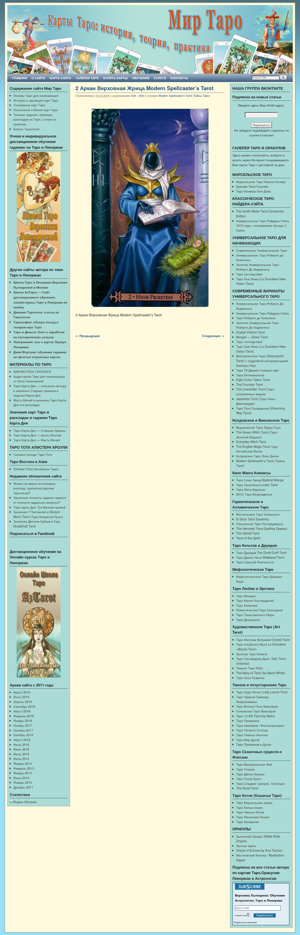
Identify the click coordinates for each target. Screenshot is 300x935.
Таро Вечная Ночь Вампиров (257, 706)
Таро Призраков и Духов (253, 744)
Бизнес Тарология (26, 128)
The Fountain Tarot (249, 384)
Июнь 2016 (21, 749)
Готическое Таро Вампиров (255, 711)
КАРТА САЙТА (60, 78)
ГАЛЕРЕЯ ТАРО (87, 78)
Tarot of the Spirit (248, 538)
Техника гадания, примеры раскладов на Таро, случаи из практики (34, 119)
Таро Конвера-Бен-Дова (253, 191)
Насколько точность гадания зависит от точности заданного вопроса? (39, 500)
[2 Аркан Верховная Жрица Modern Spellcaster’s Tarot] (150, 208)
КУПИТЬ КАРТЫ (115, 78)
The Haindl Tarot (247, 533)
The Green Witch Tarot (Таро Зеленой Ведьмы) (256, 434)
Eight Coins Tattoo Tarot (253, 379)
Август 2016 (21, 739)
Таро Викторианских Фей (254, 764)
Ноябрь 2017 (22, 725)
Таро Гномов (245, 769)
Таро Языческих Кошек (252, 816)
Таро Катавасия (247, 821)
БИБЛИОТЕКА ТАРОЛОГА (32, 371)
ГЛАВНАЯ (19, 78)
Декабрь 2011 (23, 787)
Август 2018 (21, 711)
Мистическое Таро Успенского (258, 514)
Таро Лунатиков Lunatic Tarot (257, 484)
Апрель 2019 (22, 701)
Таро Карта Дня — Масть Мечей (36, 439)
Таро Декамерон (248, 619)
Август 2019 (21, 692)
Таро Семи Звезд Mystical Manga (260, 480)
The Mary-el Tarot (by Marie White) (260, 672)
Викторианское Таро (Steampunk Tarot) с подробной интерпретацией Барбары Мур (262, 360)
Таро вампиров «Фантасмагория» (260, 725)
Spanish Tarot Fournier (252, 186)
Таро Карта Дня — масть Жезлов (37, 435)
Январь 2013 (22, 772)
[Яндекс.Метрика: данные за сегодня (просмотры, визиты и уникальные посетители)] (23, 801)
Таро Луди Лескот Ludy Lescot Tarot (261, 692)
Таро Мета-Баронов (250, 489)
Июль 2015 (21, 754)
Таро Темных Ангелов (252, 734)
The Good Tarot (247, 788)
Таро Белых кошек (249, 807)
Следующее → (213, 335)
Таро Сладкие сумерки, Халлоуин (260, 783)
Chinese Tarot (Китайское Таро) (36, 469)
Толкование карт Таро (29, 104)
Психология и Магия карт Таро (35, 109)
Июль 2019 (21, 696)
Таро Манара (245, 595)
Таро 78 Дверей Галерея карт (257, 370)
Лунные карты (246, 845)
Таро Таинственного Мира (255, 614)
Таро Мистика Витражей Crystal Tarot (263, 639)
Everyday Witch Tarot (251, 441)
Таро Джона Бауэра (250, 774)
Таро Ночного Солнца (252, 730)
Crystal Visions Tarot (250, 332)
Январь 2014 (22, 763)
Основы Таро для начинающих (35, 95)
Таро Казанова (246, 605)
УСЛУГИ (160, 78)
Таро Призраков (247, 720)
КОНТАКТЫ (179, 78)
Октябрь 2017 (23, 730)
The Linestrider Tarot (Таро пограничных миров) (255, 391)
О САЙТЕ (38, 78)
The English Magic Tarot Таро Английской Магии (257, 449)
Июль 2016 (21, 744)
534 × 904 (137, 95)
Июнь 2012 (21, 777)
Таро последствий (249, 274)
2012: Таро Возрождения (254, 494)
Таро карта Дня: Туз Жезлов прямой (39, 507)
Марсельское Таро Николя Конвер (261, 181)
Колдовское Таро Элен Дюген (257, 456)
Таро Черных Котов (250, 812)
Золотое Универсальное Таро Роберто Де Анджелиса (257, 267)
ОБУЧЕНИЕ (140, 78)
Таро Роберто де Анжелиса (255, 317)
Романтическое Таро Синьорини (259, 609)
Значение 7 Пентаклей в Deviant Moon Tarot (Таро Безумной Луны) (38, 514)
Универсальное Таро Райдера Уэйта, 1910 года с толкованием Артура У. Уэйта (263, 225)
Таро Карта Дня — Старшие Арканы (39, 430)
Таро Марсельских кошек (254, 802)
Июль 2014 (21, 758)
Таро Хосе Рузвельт (250, 677)
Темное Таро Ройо (249, 668)
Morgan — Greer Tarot (252, 337)
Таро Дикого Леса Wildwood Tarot (260, 557)
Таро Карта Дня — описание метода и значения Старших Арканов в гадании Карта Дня (39, 390)
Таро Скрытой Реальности (255, 562)
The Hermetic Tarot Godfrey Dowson (261, 528)
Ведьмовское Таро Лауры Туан (258, 427)
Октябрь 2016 (23, 734)
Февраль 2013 (23, 768)
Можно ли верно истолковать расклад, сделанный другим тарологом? (34, 488)
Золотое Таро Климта (251, 653)
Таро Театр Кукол (248, 778)
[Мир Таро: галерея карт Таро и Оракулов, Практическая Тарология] (150, 39)
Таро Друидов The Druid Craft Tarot (261, 552)
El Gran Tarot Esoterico (252, 519)
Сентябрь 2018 (24, 706)
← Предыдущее (88, 335)
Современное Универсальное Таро (261, 250)
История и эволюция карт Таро (35, 100)
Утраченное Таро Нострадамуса (259, 523)
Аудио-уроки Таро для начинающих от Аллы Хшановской (39, 378)
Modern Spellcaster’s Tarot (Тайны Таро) (184, 95)
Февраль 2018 (23, 716)
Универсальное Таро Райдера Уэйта (262, 313)
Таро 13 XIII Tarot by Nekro (255, 716)
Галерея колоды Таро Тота (32, 454)
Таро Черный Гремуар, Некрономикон (252, 699)
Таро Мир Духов (247, 739)
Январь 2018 (22, 720)
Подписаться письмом (245, 922)
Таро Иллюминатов (250, 375)
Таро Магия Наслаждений (255, 600)
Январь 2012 (22, 782)
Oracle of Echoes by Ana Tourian (259, 850)
